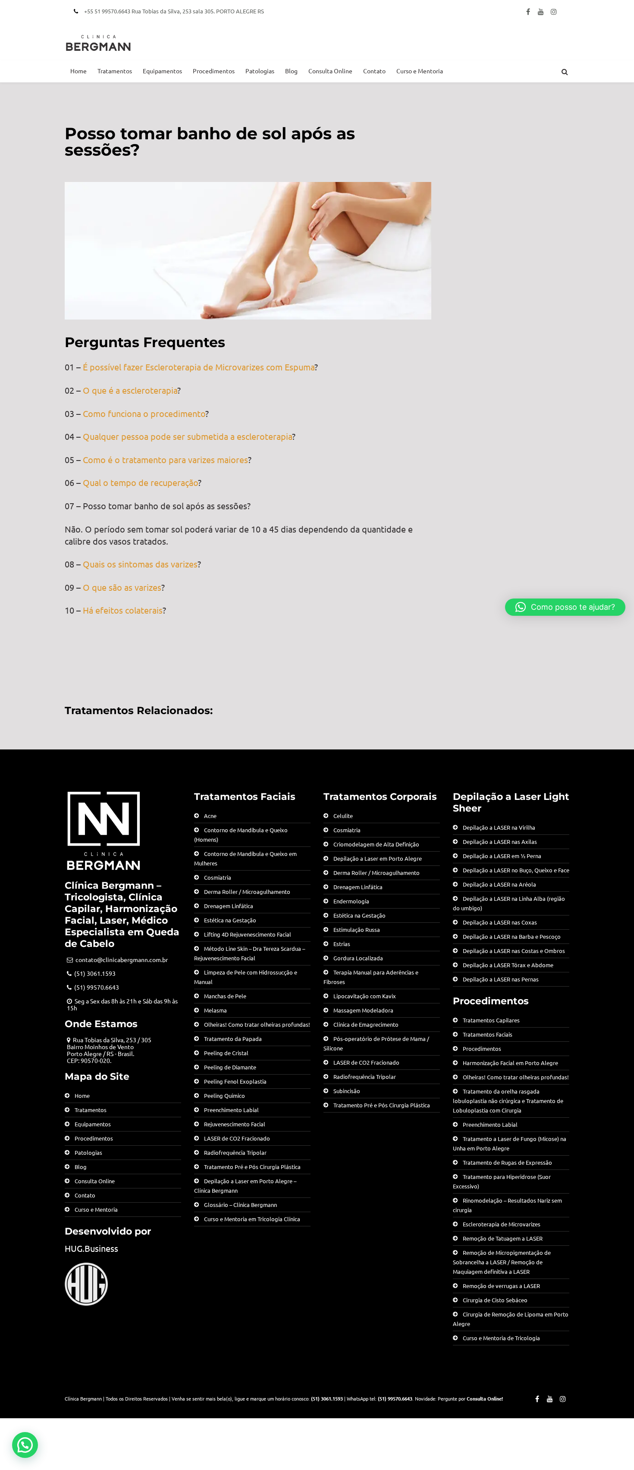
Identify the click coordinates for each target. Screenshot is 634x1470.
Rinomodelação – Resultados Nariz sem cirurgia (507, 1205)
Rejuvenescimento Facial (234, 1124)
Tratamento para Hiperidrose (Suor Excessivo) (502, 1181)
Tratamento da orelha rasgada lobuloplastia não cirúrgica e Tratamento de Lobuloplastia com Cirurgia (508, 1101)
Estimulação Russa (356, 929)
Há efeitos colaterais (123, 610)
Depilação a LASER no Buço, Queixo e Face (516, 870)
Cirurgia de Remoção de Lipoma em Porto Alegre (510, 1318)
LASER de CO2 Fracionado (237, 1138)
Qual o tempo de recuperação (140, 482)
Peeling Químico (224, 1095)
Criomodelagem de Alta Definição (376, 844)
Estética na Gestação (230, 920)
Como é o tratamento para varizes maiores (165, 459)
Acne (210, 815)
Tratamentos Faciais (487, 1034)
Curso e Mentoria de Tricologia (501, 1337)
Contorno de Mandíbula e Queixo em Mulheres (245, 858)
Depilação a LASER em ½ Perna (502, 855)
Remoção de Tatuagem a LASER (503, 1238)
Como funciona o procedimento (144, 413)
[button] (25, 1445)
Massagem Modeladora (363, 1010)
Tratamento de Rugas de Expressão (507, 1162)
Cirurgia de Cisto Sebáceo (495, 1300)
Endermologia (351, 901)
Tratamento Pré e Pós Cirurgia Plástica (252, 1166)
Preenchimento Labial (231, 1109)
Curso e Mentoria (419, 71)
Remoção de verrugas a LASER (501, 1285)
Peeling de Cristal (226, 1052)
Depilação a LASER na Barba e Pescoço (512, 936)
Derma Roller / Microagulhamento (247, 891)
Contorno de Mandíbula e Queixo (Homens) (241, 834)
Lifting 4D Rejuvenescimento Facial (247, 934)
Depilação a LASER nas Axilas (500, 841)
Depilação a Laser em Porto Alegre (377, 858)
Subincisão (346, 1090)
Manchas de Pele (225, 996)
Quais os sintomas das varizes (140, 563)
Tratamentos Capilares (491, 1020)
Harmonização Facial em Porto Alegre (510, 1062)
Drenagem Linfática (228, 905)
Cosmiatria (217, 877)
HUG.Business (91, 1248)
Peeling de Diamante (230, 1067)
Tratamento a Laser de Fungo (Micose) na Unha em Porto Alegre (509, 1143)
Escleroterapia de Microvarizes (501, 1224)
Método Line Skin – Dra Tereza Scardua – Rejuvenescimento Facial (249, 953)
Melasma (215, 1010)
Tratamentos (114, 71)
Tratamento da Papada (233, 1038)
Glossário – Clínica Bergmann (240, 1204)
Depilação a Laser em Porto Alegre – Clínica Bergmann (245, 1185)
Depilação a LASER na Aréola (499, 884)
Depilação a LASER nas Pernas (501, 979)
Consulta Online (330, 71)
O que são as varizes (122, 587)
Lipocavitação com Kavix (364, 996)
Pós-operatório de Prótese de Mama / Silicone (376, 1043)
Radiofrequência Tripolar (235, 1152)
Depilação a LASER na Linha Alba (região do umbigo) (509, 903)
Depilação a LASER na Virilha (499, 827)
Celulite (343, 815)
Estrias (341, 943)
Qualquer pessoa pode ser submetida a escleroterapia (187, 436)
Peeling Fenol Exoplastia (235, 1081)
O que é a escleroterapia (130, 390)
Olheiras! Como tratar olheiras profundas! (257, 1024)
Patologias (259, 71)
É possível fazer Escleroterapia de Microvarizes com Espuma (198, 366)
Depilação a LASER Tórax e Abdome (508, 965)
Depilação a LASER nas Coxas (500, 922)
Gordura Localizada (358, 958)
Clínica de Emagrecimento (366, 1024)
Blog (291, 71)
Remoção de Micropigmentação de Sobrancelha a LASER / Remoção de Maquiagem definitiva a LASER (502, 1262)
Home (78, 71)
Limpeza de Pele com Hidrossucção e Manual (245, 977)
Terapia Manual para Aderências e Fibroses (370, 977)
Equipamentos (162, 71)
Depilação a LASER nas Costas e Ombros (514, 950)
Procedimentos (214, 71)
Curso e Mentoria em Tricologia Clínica (252, 1218)
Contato (374, 71)
